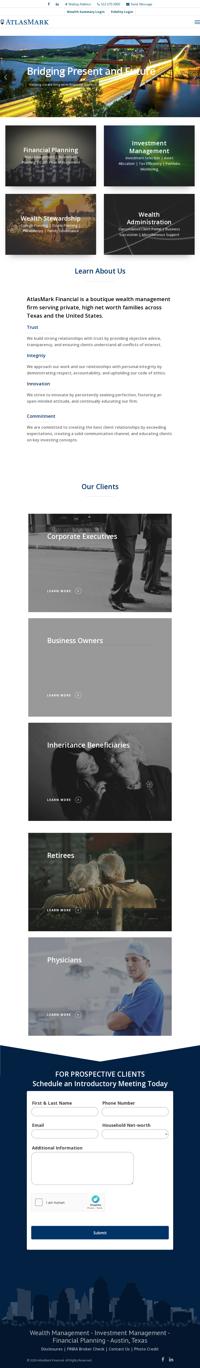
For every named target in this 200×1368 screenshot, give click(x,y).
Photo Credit (146, 1349)
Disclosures (52, 1349)
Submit (100, 1232)
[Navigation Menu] (197, 21)
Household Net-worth (126, 1125)
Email (38, 1125)
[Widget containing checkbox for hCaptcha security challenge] (68, 1202)
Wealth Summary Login (86, 12)
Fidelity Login (122, 12)
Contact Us (119, 1349)
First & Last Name (52, 1103)
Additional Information (57, 1148)
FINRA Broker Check (85, 1349)
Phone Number (118, 1103)
